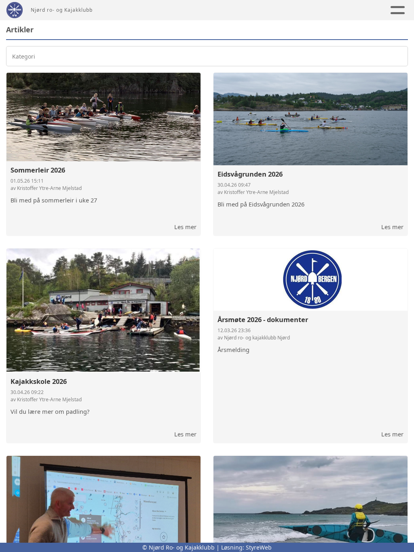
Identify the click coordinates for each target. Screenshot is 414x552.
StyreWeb (259, 547)
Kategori (23, 56)
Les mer (185, 227)
